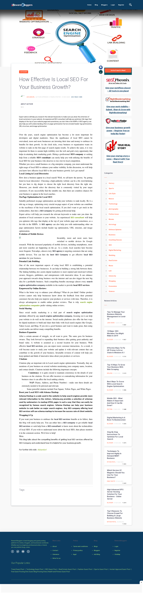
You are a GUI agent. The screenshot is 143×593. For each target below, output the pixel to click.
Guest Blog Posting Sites (38, 572)
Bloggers (104, 5)
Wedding (112, 255)
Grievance (56, 554)
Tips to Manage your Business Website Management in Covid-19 (116, 315)
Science (112, 291)
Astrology (112, 224)
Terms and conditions (80, 546)
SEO (110, 245)
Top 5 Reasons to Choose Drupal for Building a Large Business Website (115, 514)
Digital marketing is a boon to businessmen (116, 419)
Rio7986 (109, 409)
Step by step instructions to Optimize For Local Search (115, 435)
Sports (111, 188)
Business (112, 235)
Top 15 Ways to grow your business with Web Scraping (116, 367)
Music (111, 266)
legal (74, 554)
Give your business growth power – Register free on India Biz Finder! (118, 130)
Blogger (110, 339)
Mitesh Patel (111, 522)
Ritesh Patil (111, 462)
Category (23, 72)
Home (89, 5)
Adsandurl (42, 450)
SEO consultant (77, 218)
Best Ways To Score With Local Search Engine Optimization (115, 384)
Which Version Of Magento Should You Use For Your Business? (115, 473)
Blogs (96, 546)
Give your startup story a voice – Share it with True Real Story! (118, 159)
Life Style (112, 193)
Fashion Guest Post (85, 569)
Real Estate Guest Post (67, 569)
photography (113, 209)
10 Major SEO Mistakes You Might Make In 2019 (115, 333)
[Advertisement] (56, 469)
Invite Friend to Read (118, 70)
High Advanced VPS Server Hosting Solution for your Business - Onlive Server (115, 494)
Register (121, 5)
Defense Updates (115, 229)
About (55, 546)
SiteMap (117, 554)
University (112, 276)
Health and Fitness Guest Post (59, 572)
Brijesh (109, 373)
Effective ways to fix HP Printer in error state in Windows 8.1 (116, 350)
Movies (111, 219)
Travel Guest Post (17, 569)
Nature (111, 199)
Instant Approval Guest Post (120, 569)
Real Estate (113, 260)
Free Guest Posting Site (19, 572)
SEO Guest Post (51, 569)
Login (113, 5)
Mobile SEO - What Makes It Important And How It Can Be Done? (115, 401)
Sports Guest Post (101, 569)
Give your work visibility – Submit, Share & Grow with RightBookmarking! (118, 109)
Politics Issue (114, 214)
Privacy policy (77, 550)
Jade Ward (111, 323)
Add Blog (97, 554)
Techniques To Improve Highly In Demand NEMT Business (114, 454)
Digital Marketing (115, 250)
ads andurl (31, 97)
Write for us (56, 558)
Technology (113, 204)
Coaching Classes (115, 240)
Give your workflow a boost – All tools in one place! (118, 89)
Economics (113, 286)
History (111, 183)
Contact (55, 550)
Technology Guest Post (34, 569)
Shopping (112, 281)
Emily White (111, 481)
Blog (96, 5)
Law (110, 271)
